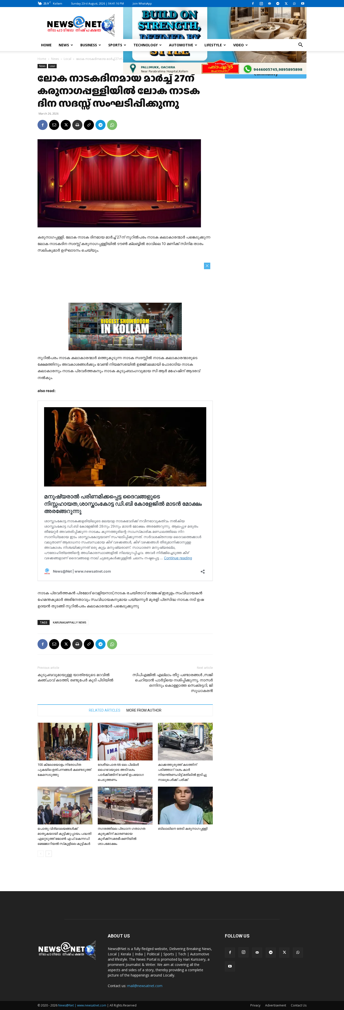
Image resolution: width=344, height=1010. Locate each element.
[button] (300, 45)
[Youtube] (302, 3)
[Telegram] (278, 3)
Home (46, 45)
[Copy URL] (89, 125)
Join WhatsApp (142, 3)
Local (67, 59)
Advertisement (275, 1005)
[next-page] (49, 854)
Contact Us (298, 1005)
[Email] (54, 125)
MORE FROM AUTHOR (143, 710)
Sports (115, 45)
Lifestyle (213, 45)
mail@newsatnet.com (144, 985)
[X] (286, 3)
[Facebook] (253, 3)
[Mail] (269, 3)
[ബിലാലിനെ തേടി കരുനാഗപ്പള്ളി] (185, 805)
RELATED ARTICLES (104, 710)
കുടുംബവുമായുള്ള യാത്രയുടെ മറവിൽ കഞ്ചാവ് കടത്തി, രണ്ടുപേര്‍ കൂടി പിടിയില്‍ (75, 677)
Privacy (255, 1005)
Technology (145, 45)
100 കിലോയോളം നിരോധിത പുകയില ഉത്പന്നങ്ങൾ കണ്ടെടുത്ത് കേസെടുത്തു (64, 770)
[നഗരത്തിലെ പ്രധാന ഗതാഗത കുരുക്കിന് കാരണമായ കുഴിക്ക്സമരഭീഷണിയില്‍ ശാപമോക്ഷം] (125, 805)
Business (88, 45)
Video (238, 45)
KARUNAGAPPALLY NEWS (69, 622)
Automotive (181, 45)
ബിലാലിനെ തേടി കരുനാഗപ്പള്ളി (183, 828)
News (64, 45)
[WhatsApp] (294, 3)
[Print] (77, 125)
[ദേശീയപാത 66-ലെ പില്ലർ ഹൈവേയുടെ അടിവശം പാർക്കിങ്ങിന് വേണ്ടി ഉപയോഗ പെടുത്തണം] (125, 741)
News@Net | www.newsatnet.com (82, 1005)
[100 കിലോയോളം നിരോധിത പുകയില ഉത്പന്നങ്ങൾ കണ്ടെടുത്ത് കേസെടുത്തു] (65, 741)
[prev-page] (41, 854)
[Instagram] (261, 3)
